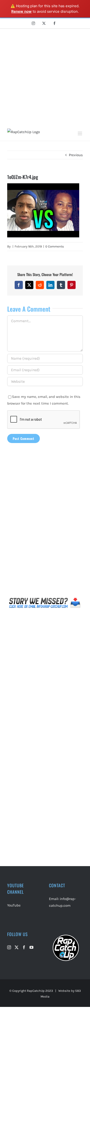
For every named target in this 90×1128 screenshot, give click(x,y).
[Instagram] (9, 947)
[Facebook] (24, 947)
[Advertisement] (45, 76)
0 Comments (54, 246)
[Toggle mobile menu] (80, 133)
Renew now (21, 11)
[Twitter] (16, 947)
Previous (76, 155)
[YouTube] (31, 947)
